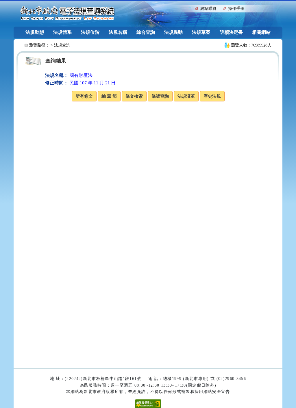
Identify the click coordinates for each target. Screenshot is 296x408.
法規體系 (62, 32)
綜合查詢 (145, 32)
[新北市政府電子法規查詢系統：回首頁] (67, 13)
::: (189, 7)
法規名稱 (118, 32)
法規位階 (90, 32)
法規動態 (34, 32)
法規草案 (201, 32)
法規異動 (173, 32)
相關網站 (261, 32)
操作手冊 (236, 8)
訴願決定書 (231, 32)
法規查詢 (62, 45)
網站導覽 (208, 8)
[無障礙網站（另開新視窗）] (148, 403)
